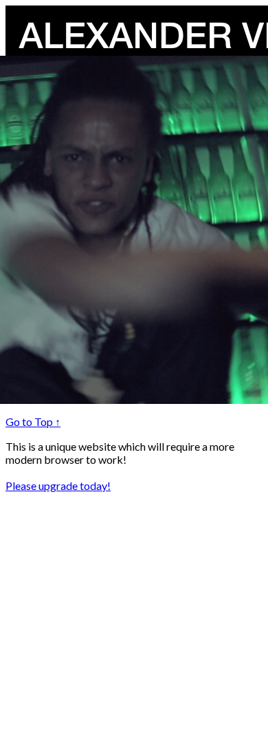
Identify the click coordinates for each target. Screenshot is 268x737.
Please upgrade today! (58, 485)
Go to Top (32, 421)
